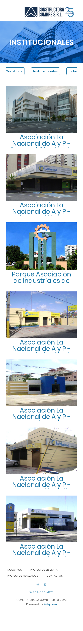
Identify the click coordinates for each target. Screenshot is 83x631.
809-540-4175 (42, 592)
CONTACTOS (55, 576)
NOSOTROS (14, 570)
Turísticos (14, 71)
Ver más (42, 127)
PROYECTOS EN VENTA (43, 570)
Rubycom (50, 604)
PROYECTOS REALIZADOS (22, 576)
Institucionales (45, 71)
